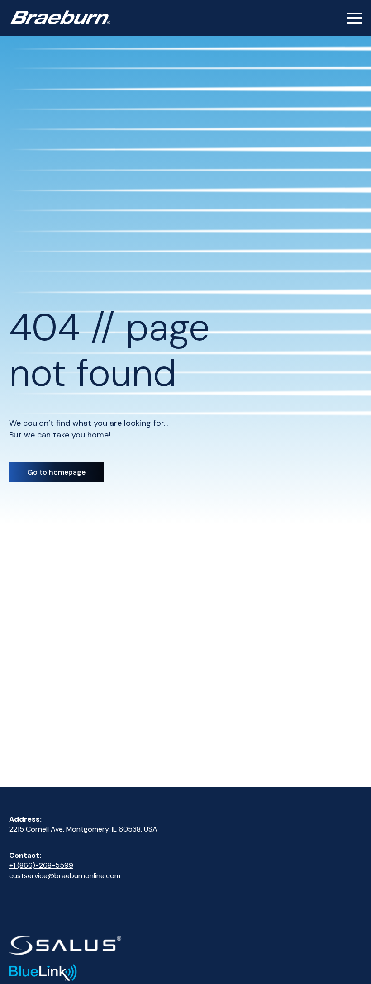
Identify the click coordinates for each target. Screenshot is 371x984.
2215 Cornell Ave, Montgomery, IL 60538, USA (83, 829)
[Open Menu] (354, 18)
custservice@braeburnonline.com (64, 875)
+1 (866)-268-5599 (41, 865)
